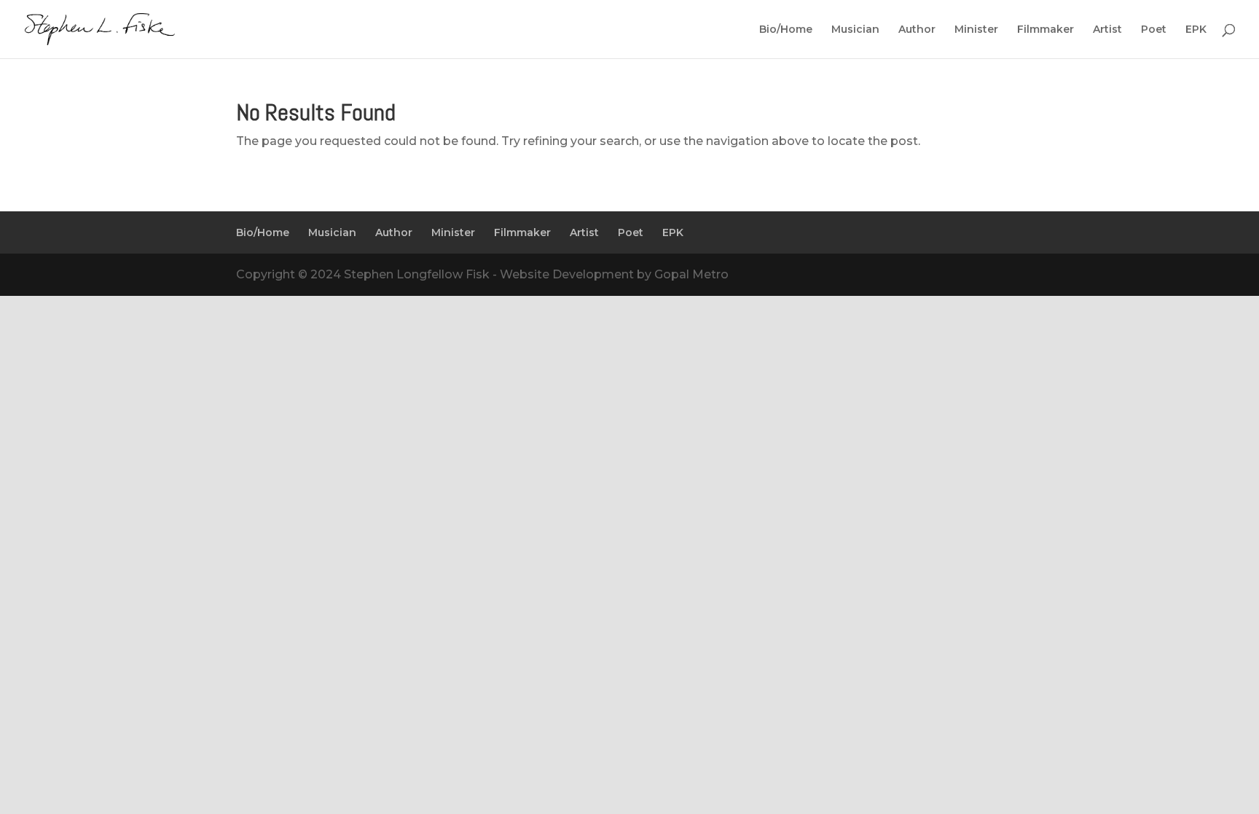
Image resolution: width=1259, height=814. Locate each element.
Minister (976, 30)
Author (917, 30)
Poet (1153, 30)
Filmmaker (1045, 30)
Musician (855, 30)
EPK (1196, 30)
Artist (1107, 30)
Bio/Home (785, 30)
